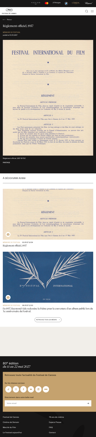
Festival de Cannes (11, 417)
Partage (6, 163)
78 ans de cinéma (56, 417)
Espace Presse (55, 422)
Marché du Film (9, 427)
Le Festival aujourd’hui (12, 433)
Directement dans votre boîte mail (19, 397)
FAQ (51, 427)
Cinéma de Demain (11, 422)
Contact (52, 433)
